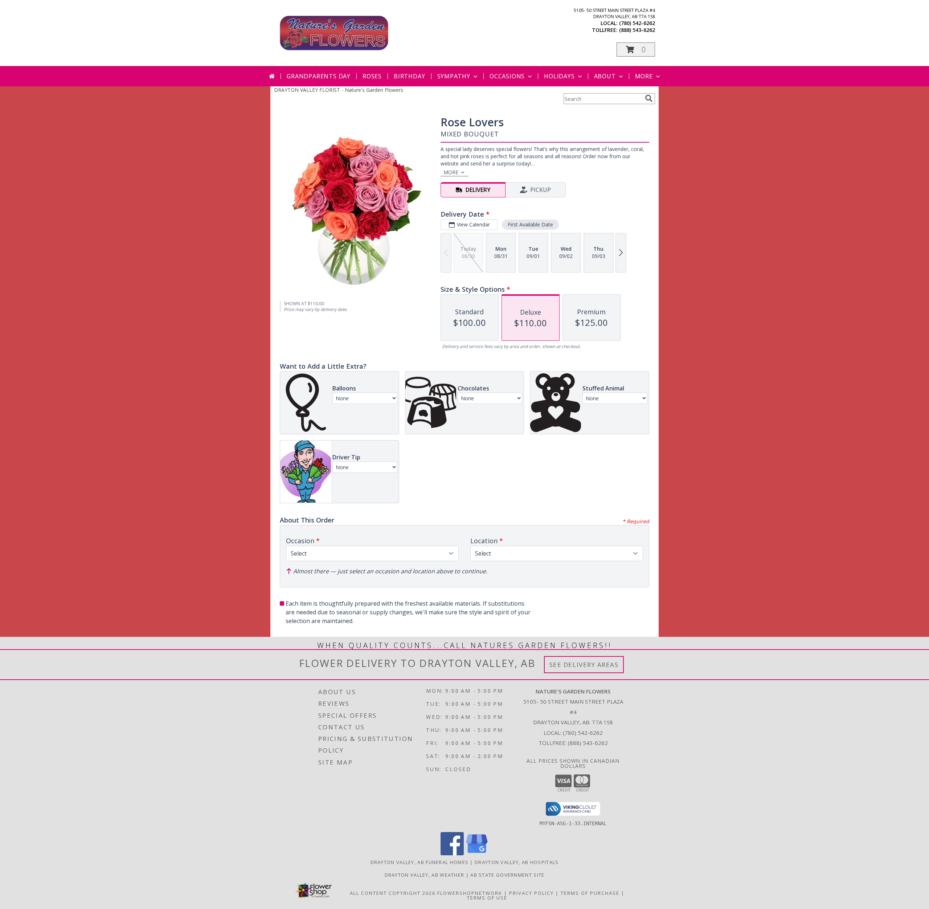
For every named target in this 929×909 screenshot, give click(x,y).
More (644, 76)
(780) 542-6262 (637, 23)
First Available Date (530, 224)
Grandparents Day (319, 76)
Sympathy (453, 76)
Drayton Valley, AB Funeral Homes (420, 862)
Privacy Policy (531, 893)
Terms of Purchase (590, 893)
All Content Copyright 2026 (392, 893)
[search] (649, 98)
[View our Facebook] (452, 853)
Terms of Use (487, 897)
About (605, 76)
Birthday (409, 76)
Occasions (507, 76)
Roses (372, 76)
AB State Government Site (507, 875)
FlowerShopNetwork (469, 893)
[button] (636, 49)
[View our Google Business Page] (476, 853)
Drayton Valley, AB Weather (424, 875)
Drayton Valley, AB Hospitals (516, 862)
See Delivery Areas (584, 664)
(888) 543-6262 (637, 29)
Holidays (559, 76)
